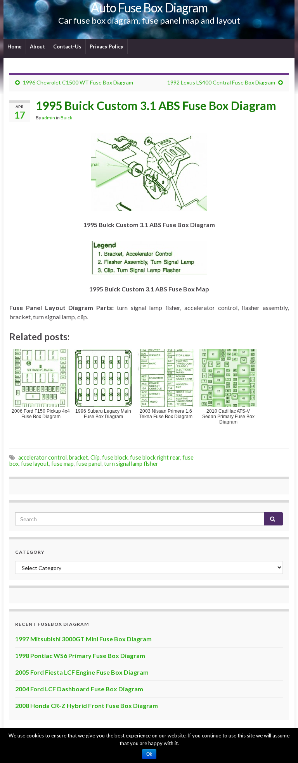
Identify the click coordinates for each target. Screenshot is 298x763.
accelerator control (42, 457)
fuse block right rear (155, 457)
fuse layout (35, 463)
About (37, 46)
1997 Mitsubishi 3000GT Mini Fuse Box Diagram (83, 638)
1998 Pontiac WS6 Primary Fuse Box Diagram (80, 655)
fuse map (62, 463)
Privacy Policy (106, 46)
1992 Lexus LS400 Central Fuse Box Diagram (221, 82)
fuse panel (89, 463)
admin (48, 118)
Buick (66, 118)
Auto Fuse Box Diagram (149, 7)
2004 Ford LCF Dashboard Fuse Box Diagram (79, 688)
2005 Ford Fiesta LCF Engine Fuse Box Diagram (82, 672)
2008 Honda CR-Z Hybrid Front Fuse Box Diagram (86, 705)
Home (14, 46)
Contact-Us (67, 46)
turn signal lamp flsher (131, 463)
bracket (78, 457)
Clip (95, 457)
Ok (149, 754)
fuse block (115, 457)
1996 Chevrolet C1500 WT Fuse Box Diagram (78, 82)
